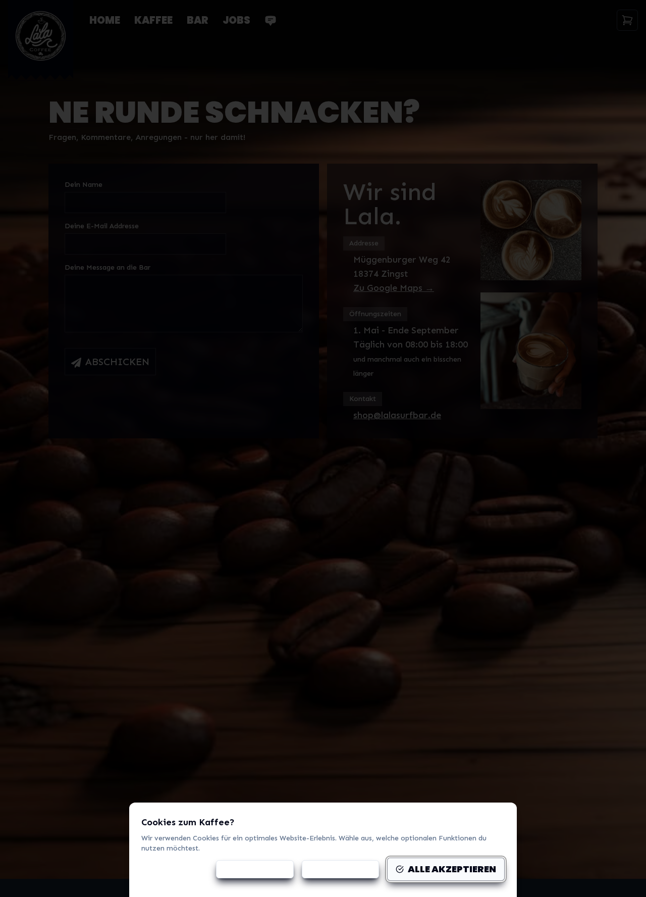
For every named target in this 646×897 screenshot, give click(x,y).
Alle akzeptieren (452, 869)
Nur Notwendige (340, 869)
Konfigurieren (261, 869)
